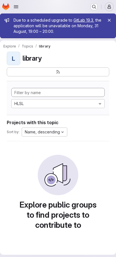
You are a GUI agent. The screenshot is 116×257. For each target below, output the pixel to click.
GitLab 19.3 (83, 20)
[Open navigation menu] (16, 6)
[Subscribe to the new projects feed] (58, 71)
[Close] (109, 20)
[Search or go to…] (94, 6)
